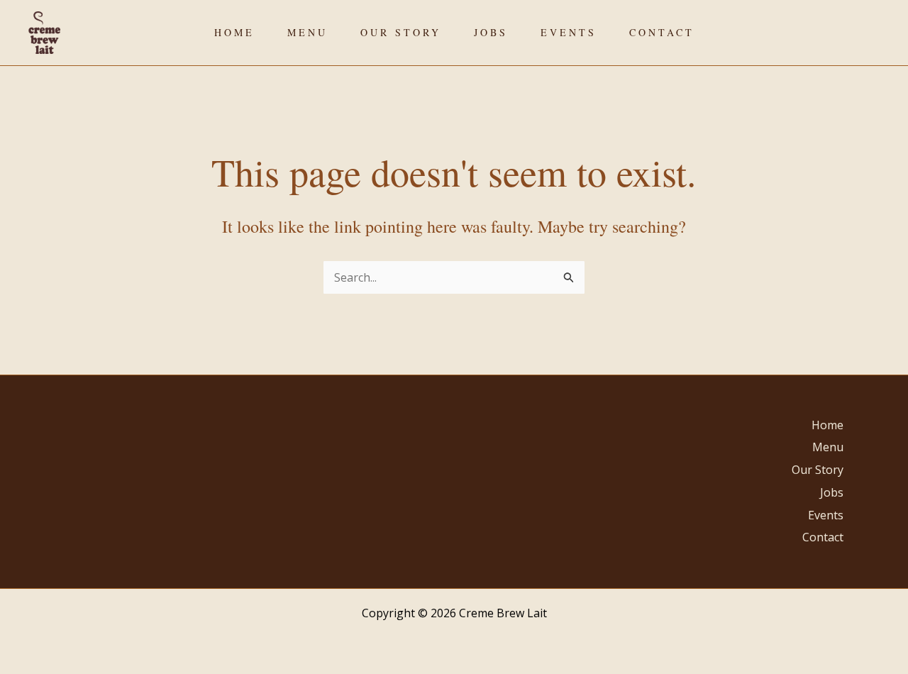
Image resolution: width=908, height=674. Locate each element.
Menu (307, 32)
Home (234, 32)
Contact (661, 32)
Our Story (400, 32)
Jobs (491, 32)
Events (569, 32)
